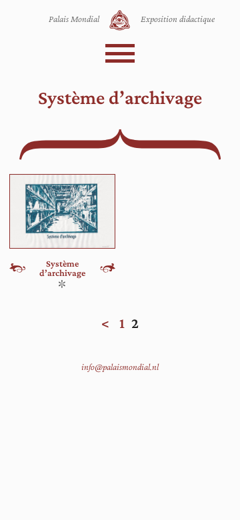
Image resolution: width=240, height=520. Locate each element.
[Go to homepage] (120, 20)
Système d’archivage (62, 268)
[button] (120, 53)
